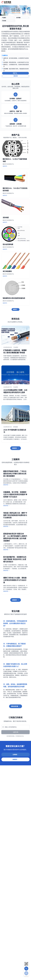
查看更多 (15, 309)
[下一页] (28, 11)
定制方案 (16, 76)
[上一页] (3, 11)
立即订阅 (15, 732)
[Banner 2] (15, 14)
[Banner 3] (17, 14)
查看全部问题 (14, 706)
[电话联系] (26, 969)
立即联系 (15, 754)
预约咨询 (3, 51)
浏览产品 (15, 73)
